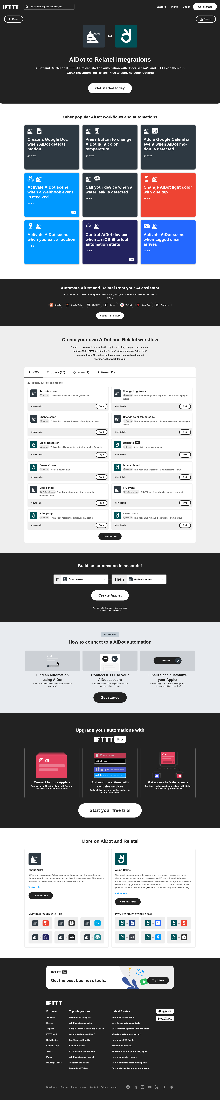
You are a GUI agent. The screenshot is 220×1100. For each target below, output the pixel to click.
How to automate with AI (123, 1017)
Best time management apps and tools (130, 1029)
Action (45, 395)
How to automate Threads (124, 1057)
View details (37, 406)
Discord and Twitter (78, 1068)
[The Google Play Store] (165, 1019)
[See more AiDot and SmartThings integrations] (92, 937)
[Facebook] (128, 1087)
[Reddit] (171, 1087)
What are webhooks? (122, 1046)
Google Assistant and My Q (82, 1034)
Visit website (35, 887)
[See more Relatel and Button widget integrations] (179, 923)
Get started (205, 6)
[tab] (33, 372)
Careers (64, 1087)
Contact (94, 1087)
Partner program (79, 1087)
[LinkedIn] (135, 1087)
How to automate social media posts (129, 1063)
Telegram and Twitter (79, 1063)
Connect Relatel (128, 902)
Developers (51, 1087)
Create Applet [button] (110, 595)
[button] (110, 697)
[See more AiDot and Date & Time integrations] (66, 923)
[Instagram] (142, 1087)
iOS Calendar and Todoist (81, 1057)
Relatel (104, 59)
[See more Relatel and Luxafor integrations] (127, 937)
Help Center (52, 1040)
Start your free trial (110, 810)
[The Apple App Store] (165, 1012)
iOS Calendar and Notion (81, 1023)
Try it (101, 406)
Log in (186, 6)
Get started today (110, 88)
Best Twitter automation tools (126, 1023)
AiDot (77, 59)
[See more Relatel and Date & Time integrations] (179, 937)
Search (49, 1051)
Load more (110, 536)
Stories (49, 1023)
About (114, 1087)
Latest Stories (121, 1011)
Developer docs (54, 1063)
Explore (161, 6)
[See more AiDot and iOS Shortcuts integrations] (40, 937)
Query (128, 447)
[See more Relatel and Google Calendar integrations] (153, 923)
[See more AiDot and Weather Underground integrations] (66, 937)
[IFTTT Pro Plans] (137, 443)
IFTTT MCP (51, 1034)
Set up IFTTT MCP (110, 315)
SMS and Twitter (77, 1046)
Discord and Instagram (80, 1017)
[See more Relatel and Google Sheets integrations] (127, 923)
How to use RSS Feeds (123, 1040)
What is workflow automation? (126, 1034)
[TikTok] (164, 1087)
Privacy (104, 1087)
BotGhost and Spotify (79, 1040)
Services (50, 1017)
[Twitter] (157, 1087)
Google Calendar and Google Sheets (86, 1029)
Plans (174, 6)
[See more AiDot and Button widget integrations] (40, 923)
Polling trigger (49, 492)
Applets (50, 1029)
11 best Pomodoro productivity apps (129, 1051)
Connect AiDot (41, 896)
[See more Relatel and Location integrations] (153, 937)
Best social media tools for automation (130, 1068)
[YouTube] (149, 1087)
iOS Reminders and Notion (82, 1051)
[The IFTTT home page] (10, 6)
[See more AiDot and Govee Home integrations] (92, 923)
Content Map (52, 1046)
